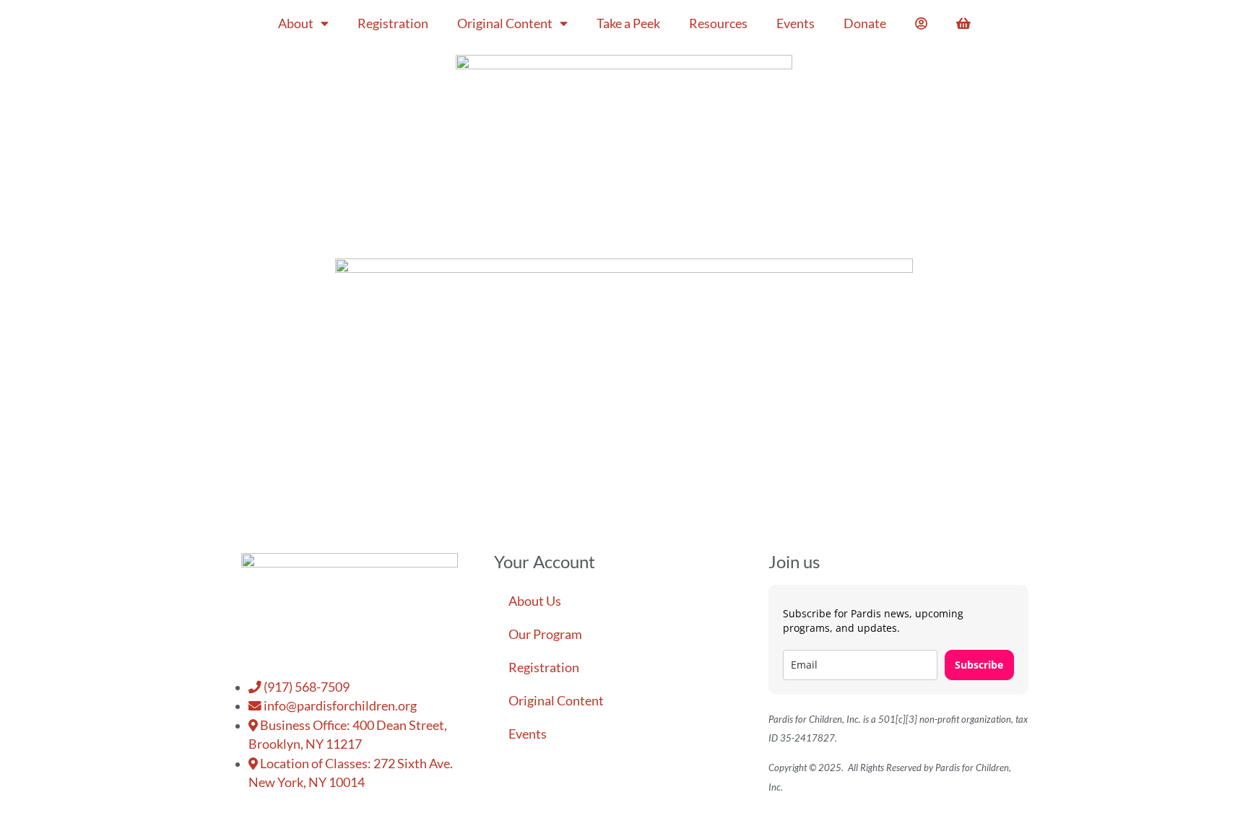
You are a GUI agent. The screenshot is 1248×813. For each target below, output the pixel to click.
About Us (534, 601)
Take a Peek (628, 23)
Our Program (545, 634)
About (295, 23)
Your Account (544, 561)
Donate (865, 23)
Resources (718, 23)
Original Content (504, 23)
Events (795, 23)
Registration (393, 23)
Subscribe (979, 664)
